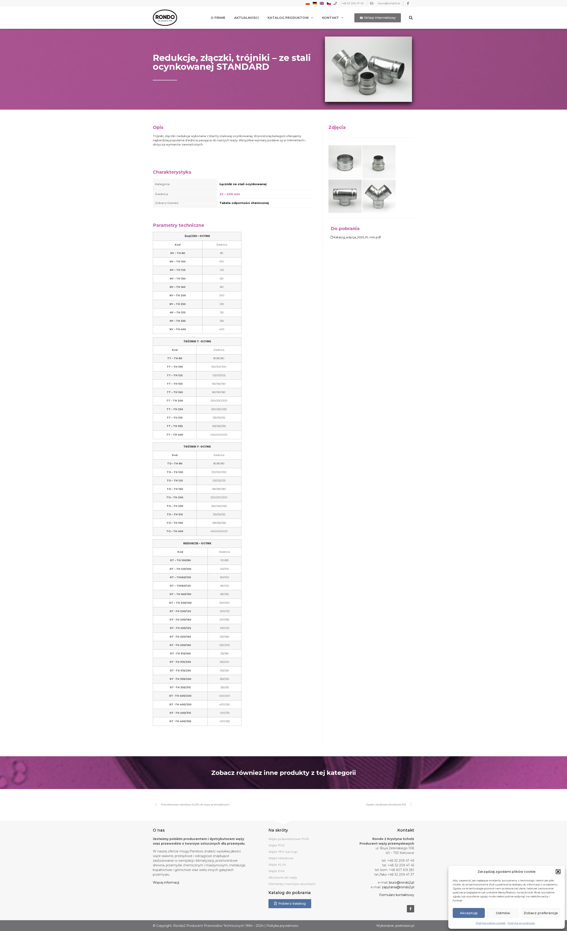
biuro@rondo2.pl (401, 882)
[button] (558, 871)
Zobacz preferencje (541, 913)
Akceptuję (469, 913)
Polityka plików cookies (490, 923)
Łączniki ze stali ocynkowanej (243, 184)
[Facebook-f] (410, 908)
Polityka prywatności (521, 923)
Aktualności (246, 18)
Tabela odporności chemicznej (244, 203)
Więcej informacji (166, 882)
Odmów (503, 913)
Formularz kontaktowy (396, 895)
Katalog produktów (288, 18)
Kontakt (330, 18)
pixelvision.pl (404, 926)
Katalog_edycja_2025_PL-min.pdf (357, 237)
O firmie (218, 18)
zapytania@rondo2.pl (398, 887)
